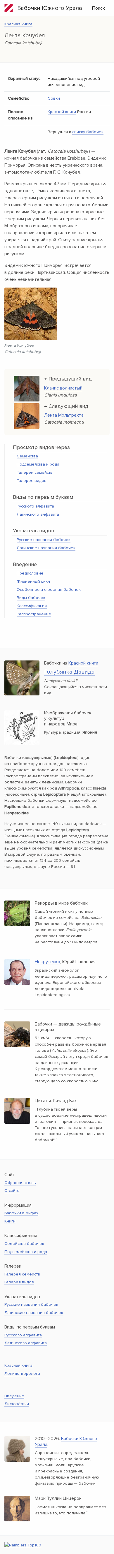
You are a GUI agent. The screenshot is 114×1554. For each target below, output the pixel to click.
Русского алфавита (35, 506)
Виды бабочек (31, 597)
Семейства (27, 456)
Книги (9, 1221)
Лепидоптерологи (22, 1373)
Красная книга (18, 24)
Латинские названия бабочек (46, 547)
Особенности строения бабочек (49, 589)
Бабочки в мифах (21, 1213)
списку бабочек (87, 131)
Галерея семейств (35, 472)
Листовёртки (16, 1403)
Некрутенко (47, 962)
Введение (14, 1395)
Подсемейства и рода (38, 464)
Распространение (34, 614)
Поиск (98, 8)
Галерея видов (31, 480)
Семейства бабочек (24, 1243)
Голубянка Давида (69, 671)
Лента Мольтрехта (64, 415)
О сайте (12, 1190)
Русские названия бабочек (43, 539)
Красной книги (62, 111)
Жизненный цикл (33, 581)
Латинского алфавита (38, 514)
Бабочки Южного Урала (47, 8)
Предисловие (30, 573)
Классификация (32, 605)
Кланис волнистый (63, 388)
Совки (54, 98)
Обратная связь (20, 1182)
